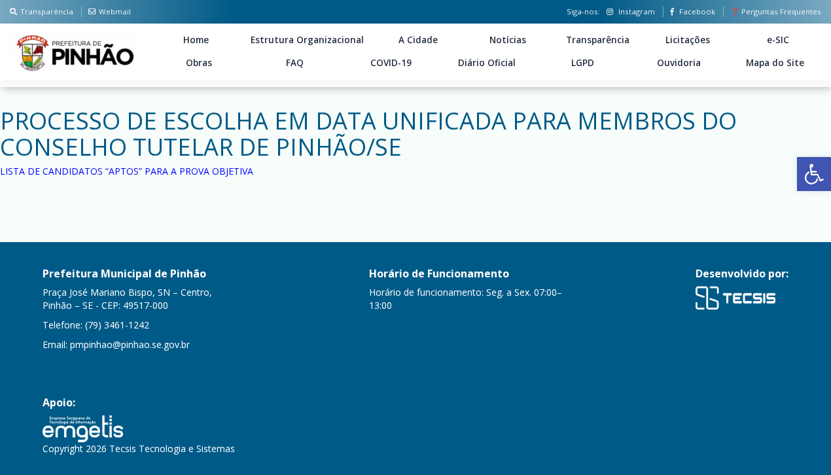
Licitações (687, 40)
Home (196, 40)
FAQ (295, 63)
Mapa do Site (775, 63)
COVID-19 (391, 63)
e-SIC (778, 40)
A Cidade (418, 40)
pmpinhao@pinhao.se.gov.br (130, 344)
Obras (199, 63)
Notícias (507, 40)
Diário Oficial (487, 63)
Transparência (46, 11)
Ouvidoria (679, 63)
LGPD (582, 63)
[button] (814, 174)
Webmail (115, 11)
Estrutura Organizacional (307, 40)
